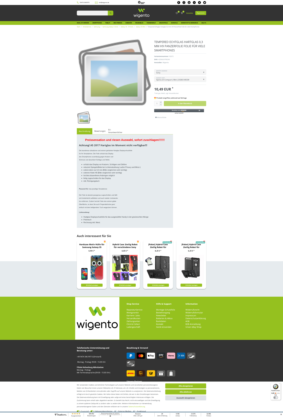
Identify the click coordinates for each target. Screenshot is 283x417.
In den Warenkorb (185, 103)
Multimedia (118, 23)
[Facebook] (178, 2)
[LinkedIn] (194, 2)
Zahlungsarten (133, 321)
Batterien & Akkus (164, 318)
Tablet (107, 23)
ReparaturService (134, 309)
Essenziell (85, 411)
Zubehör (128, 23)
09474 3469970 (84, 2)
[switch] (275, 397)
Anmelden (189, 13)
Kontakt (159, 324)
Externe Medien (124, 411)
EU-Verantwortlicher (115, 131)
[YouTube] (189, 2)
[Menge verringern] (161, 105)
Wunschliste (161, 117)
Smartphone (97, 23)
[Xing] (199, 2)
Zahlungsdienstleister (104, 411)
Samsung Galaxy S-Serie (110, 27)
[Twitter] (204, 2)
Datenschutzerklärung (195, 318)
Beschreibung (84, 131)
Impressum (190, 315)
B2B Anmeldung (193, 324)
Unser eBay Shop (193, 327)
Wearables (139, 23)
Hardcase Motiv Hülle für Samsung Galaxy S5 (91, 245)
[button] (179, 111)
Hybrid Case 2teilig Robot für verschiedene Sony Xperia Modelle (125, 246)
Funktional (141, 411)
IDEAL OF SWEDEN (83, 23)
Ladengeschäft (133, 327)
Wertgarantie (133, 312)
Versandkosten (133, 318)
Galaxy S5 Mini (140, 27)
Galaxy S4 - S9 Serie (126, 27)
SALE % (203, 23)
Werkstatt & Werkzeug (189, 23)
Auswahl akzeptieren (185, 398)
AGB (187, 321)
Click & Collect (133, 324)
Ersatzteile (163, 23)
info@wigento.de (104, 2)
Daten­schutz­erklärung (136, 407)
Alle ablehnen (186, 392)
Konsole (174, 23)
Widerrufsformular (194, 312)
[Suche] (110, 13)
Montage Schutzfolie (165, 309)
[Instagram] (183, 2)
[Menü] (279, 384)
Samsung (96, 27)
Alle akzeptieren (186, 386)
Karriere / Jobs (133, 315)
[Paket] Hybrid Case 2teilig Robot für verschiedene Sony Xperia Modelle (158, 246)
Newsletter (161, 315)
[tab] (84, 131)
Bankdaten (161, 321)
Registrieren (201, 13)
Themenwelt (151, 23)
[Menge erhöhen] (161, 102)
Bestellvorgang (163, 312)
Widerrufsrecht (192, 309)
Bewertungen (100, 131)
